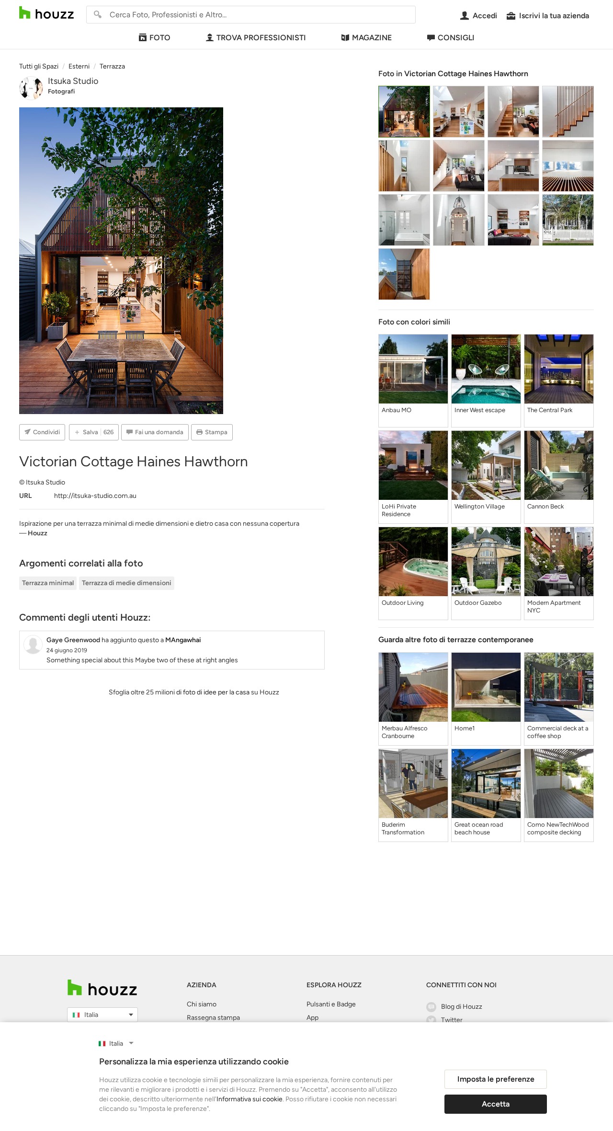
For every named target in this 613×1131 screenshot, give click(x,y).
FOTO (159, 37)
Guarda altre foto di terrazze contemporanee (456, 639)
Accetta (496, 1103)
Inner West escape (479, 410)
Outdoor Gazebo (478, 602)
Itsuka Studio (73, 81)
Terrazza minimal (48, 583)
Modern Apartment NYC (554, 606)
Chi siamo (201, 1004)
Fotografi (61, 91)
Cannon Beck (545, 506)
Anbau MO (396, 410)
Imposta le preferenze (495, 1079)
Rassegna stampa (213, 1018)
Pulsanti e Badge (331, 1004)
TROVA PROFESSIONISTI (261, 37)
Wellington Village (479, 506)
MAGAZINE (372, 37)
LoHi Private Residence (399, 510)
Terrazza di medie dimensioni (126, 583)
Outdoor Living (403, 602)
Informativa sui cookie (249, 1099)
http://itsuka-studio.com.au (95, 496)
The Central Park (549, 410)
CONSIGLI (456, 37)
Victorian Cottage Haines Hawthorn (466, 73)
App (312, 1018)
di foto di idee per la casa (213, 692)
